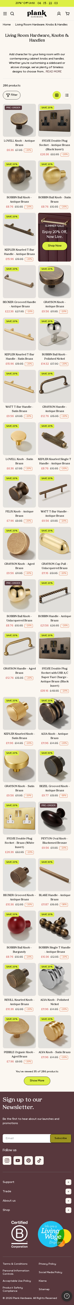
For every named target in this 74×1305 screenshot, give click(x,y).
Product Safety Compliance (13, 1289)
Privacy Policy (47, 1264)
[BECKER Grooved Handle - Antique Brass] (19, 281)
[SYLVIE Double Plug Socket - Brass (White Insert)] (19, 818)
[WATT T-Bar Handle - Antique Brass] (54, 491)
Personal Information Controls (16, 1272)
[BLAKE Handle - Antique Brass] (54, 874)
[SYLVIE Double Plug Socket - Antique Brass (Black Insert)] (54, 120)
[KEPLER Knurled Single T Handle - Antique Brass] (54, 438)
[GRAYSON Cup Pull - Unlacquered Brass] (54, 543)
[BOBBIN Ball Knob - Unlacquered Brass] (19, 595)
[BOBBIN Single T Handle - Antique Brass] (54, 927)
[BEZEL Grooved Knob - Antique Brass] (54, 765)
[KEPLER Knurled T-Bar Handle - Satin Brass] (19, 334)
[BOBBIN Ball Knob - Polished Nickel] (54, 334)
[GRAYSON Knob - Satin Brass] (19, 765)
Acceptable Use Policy (17, 1281)
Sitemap (44, 1289)
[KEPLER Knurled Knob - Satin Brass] (19, 713)
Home (7, 24)
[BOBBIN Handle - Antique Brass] (54, 595)
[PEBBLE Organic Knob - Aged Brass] (19, 1031)
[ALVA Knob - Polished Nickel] (54, 979)
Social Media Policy (50, 1272)
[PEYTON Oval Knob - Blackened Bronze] (54, 818)
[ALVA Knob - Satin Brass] (54, 1031)
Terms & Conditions (15, 1264)
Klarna (43, 1281)
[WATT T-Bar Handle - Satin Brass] (19, 386)
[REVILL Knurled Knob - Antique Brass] (19, 979)
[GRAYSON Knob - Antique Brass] (54, 281)
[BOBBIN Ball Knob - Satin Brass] (54, 176)
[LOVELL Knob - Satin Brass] (19, 438)
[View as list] (67, 95)
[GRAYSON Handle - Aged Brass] (19, 648)
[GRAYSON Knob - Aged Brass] (19, 543)
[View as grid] (56, 95)
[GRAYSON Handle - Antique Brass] (54, 386)
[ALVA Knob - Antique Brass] (54, 713)
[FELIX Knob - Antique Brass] (19, 491)
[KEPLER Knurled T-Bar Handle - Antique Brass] (19, 229)
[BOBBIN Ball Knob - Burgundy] (19, 927)
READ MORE (54, 71)
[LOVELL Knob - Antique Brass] (19, 120)
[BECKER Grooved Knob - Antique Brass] (19, 874)
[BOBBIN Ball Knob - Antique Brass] (19, 176)
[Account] (59, 13)
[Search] (12, 13)
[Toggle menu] (5, 13)
